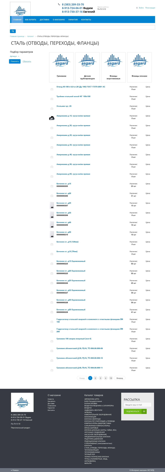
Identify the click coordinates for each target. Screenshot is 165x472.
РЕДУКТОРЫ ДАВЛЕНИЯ (93, 439)
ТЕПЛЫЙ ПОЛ (89, 454)
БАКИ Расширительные (93, 401)
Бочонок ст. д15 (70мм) (67, 251)
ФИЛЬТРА (88, 463)
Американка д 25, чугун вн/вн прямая (73, 135)
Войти (141, 7)
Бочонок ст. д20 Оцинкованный (71, 270)
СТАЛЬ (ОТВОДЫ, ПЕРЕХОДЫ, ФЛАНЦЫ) (99, 448)
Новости (51, 399)
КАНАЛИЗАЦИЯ (90, 417)
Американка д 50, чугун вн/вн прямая (73, 164)
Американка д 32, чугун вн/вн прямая (73, 144)
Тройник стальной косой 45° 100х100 (73, 96)
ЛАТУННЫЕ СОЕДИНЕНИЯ (94, 432)
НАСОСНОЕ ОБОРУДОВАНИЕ (95, 434)
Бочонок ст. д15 (64, 183)
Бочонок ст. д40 (64, 222)
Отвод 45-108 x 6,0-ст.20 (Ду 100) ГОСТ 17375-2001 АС (81, 86)
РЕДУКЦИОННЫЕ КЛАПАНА (94, 441)
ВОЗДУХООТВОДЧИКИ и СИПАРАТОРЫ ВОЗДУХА (99, 406)
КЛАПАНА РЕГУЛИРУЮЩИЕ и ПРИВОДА (99, 421)
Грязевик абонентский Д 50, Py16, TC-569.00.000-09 (80, 348)
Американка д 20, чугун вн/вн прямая (73, 125)
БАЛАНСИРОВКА (90, 403)
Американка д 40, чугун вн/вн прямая (73, 154)
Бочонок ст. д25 (64, 203)
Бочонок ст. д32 (64, 212)
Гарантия (51, 408)
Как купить (51, 401)
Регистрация (150, 7)
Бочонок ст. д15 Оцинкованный (71, 261)
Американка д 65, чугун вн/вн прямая (73, 173)
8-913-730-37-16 (72, 11)
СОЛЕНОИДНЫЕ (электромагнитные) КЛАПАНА (98, 444)
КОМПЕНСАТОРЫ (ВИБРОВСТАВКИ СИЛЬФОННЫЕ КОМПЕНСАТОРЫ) (97, 424)
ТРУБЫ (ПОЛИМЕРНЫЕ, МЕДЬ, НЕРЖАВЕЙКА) (96, 460)
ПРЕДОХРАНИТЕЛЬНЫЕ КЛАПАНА (97, 436)
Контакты (51, 410)
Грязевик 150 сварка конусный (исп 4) (74, 338)
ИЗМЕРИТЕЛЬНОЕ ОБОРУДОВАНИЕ (98, 414)
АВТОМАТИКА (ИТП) (91, 399)
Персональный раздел (20, 427)
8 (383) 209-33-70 (73, 4)
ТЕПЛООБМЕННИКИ (92, 452)
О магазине (52, 405)
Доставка (51, 403)
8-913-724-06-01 (72, 8)
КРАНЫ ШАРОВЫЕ (91, 428)
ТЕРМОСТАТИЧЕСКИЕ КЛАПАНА (96, 456)
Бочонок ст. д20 (64, 193)
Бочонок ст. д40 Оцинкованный (71, 299)
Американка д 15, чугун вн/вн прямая (73, 115)
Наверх (15, 470)
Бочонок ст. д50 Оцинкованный (71, 309)
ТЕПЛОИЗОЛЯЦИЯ (91, 450)
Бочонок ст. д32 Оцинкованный (71, 290)
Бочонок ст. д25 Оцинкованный (71, 280)
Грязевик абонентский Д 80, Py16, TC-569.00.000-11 (80, 367)
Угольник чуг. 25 (64, 106)
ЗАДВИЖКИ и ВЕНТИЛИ (93, 410)
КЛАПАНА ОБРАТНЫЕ (92, 419)
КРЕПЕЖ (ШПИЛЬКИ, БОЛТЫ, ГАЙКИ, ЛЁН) (100, 430)
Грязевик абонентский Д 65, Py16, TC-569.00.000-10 (80, 358)
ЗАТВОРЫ (88, 412)
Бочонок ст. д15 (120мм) (68, 241)
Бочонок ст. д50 (64, 232)
